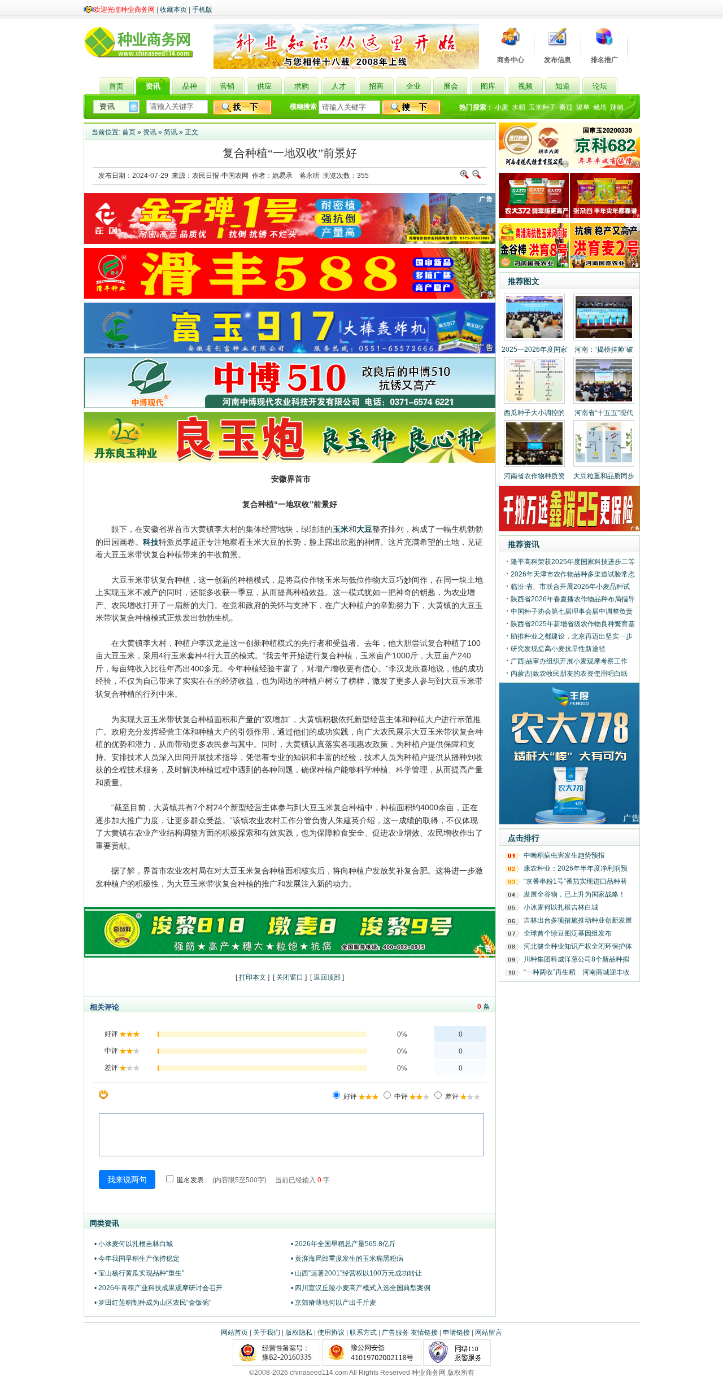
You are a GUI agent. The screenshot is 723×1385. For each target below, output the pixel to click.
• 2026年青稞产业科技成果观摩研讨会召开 (158, 1288)
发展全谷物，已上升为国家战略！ (574, 894)
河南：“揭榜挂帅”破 (603, 349)
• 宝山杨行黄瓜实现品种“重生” (139, 1273)
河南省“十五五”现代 (603, 413)
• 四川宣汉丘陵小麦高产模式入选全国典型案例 (360, 1288)
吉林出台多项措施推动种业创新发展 (578, 920)
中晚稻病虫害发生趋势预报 (564, 855)
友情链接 (424, 1332)
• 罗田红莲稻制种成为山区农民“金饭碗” (152, 1303)
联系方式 (363, 1332)
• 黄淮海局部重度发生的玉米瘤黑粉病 (347, 1258)
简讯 (170, 132)
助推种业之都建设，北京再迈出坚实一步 (572, 636)
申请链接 (456, 1332)
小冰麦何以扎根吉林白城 (561, 907)
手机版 (202, 10)
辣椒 (617, 107)
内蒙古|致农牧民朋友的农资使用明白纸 (569, 674)
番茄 (566, 107)
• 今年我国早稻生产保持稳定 (137, 1258)
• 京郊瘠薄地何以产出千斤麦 (333, 1303)
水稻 (518, 107)
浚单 (583, 107)
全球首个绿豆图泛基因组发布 (568, 933)
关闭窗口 (289, 977)
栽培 (600, 107)
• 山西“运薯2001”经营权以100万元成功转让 (356, 1273)
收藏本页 (173, 10)
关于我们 (266, 1332)
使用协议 (331, 1332)
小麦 (501, 107)
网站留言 (488, 1332)
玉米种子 (542, 107)
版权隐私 (298, 1332)
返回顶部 (327, 977)
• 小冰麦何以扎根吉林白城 (133, 1244)
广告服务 (395, 1332)
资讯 (149, 132)
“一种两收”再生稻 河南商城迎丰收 (577, 972)
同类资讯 (104, 1223)
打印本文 (252, 977)
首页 (129, 132)
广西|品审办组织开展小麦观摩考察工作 (569, 661)
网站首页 (234, 1332)
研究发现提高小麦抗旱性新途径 (558, 649)
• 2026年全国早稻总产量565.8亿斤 (343, 1244)
